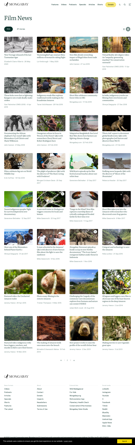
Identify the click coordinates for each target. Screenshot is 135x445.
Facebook (106, 402)
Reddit (104, 409)
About (39, 389)
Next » (74, 360)
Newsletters (42, 402)
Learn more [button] (68, 441)
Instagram (106, 392)
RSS (8, 29)
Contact (40, 392)
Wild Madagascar (76, 389)
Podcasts (73, 5)
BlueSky (105, 413)
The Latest (8, 409)
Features (55, 5)
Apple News (107, 423)
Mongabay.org (75, 396)
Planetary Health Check (79, 402)
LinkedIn (105, 389)
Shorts (100, 5)
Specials (82, 5)
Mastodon (106, 416)
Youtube (105, 396)
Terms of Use (42, 409)
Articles (92, 5)
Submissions (42, 406)
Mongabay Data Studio (79, 409)
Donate (111, 5)
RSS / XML (106, 426)
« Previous (61, 360)
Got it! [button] (124, 441)
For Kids (73, 392)
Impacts (40, 399)
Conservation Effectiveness (80, 406)
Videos (64, 5)
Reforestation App (77, 399)
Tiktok (104, 406)
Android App (107, 419)
